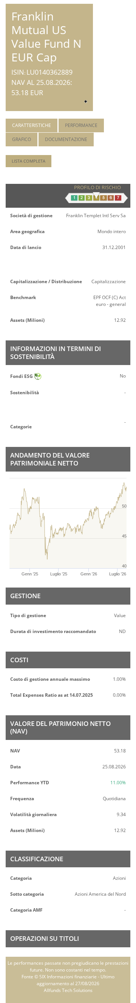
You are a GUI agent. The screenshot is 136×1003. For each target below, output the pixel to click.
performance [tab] (81, 125)
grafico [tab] (21, 139)
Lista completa (28, 161)
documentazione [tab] (66, 139)
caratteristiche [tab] (31, 125)
